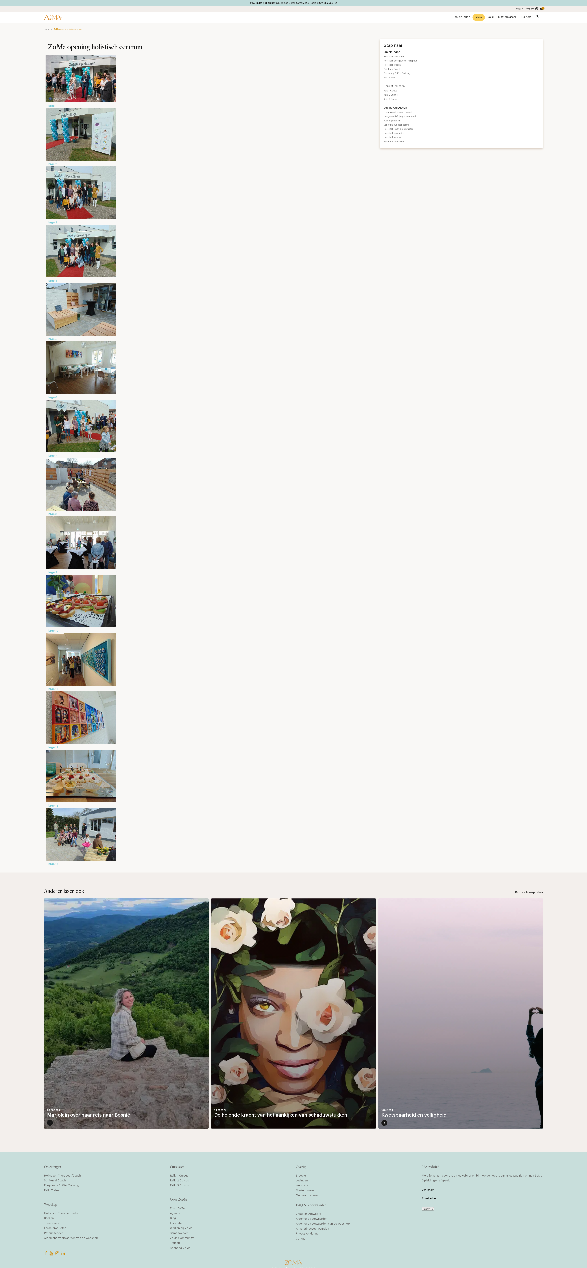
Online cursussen (307, 1195)
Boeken (49, 1218)
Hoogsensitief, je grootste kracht (400, 116)
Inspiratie (176, 1223)
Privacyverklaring (307, 1233)
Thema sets (51, 1223)
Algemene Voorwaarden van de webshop (71, 1238)
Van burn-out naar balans (396, 125)
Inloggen (530, 9)
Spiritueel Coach (392, 69)
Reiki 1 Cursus (390, 91)
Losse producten (55, 1228)
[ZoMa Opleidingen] (52, 17)
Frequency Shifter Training (397, 73)
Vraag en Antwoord (308, 1213)
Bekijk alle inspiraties (529, 892)
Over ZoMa (177, 1208)
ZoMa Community (182, 1238)
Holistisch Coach (392, 65)
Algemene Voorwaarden (311, 1218)
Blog (173, 1218)
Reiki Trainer (390, 78)
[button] (537, 17)
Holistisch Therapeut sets (61, 1213)
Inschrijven (428, 1209)
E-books (301, 1175)
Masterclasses (305, 1190)
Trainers (175, 1243)
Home (46, 29)
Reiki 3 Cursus (390, 99)
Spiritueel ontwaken (394, 142)
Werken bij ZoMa (181, 1228)
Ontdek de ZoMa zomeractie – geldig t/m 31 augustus (306, 3)
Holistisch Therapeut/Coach (62, 1175)
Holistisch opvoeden (394, 133)
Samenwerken (179, 1233)
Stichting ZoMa (180, 1248)
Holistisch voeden (393, 137)
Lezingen (302, 1180)
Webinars (302, 1185)
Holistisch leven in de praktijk (398, 129)
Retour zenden (53, 1233)
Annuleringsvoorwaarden (312, 1228)
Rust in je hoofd (392, 121)
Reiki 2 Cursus (391, 95)
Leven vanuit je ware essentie (398, 112)
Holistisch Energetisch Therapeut (400, 61)
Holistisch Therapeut (394, 57)
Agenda (175, 1213)
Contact (519, 9)
